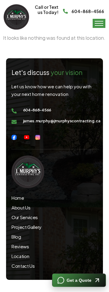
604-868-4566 (87, 11)
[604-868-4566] (65, 9)
